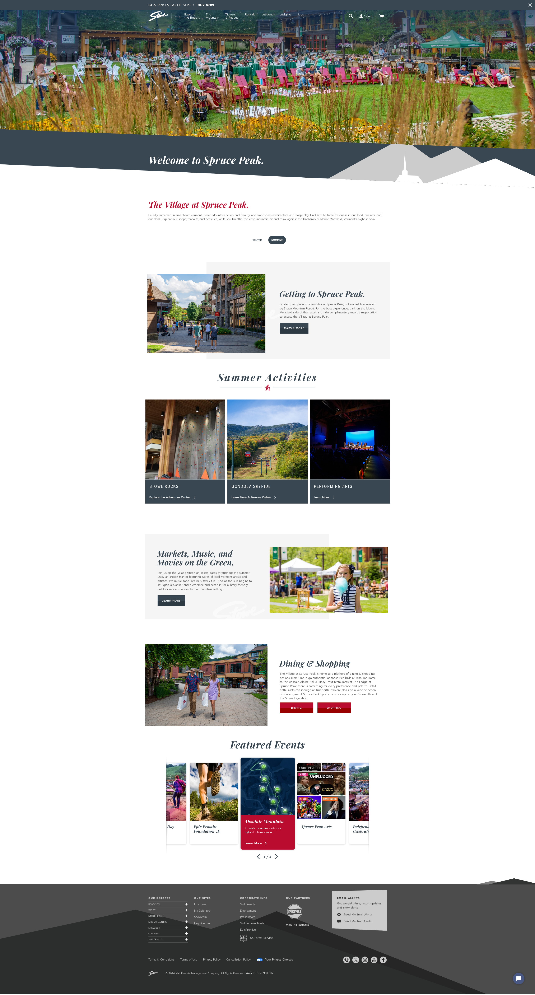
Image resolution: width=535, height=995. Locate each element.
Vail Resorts (247, 904)
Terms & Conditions (161, 960)
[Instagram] (364, 960)
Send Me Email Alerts (357, 914)
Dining (296, 707)
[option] (268, 804)
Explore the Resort (192, 16)
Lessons (267, 14)
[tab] (257, 240)
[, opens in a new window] (206, 313)
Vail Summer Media (252, 923)
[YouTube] (373, 960)
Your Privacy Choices (278, 960)
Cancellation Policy (238, 960)
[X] (355, 960)
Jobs (301, 14)
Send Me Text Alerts (357, 921)
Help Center (202, 923)
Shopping (334, 707)
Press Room (247, 917)
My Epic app (202, 911)
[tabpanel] (267, 560)
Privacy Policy (211, 960)
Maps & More (294, 328)
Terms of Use (188, 960)
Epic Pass (200, 904)
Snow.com (200, 917)
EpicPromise (248, 930)
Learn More (173, 601)
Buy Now (206, 5)
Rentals (250, 14)
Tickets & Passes (231, 16)
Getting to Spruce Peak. (322, 293)
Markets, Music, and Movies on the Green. (195, 557)
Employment (248, 911)
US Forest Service (261, 938)
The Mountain (212, 16)
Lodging (285, 14)
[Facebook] (382, 960)
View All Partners (297, 925)
